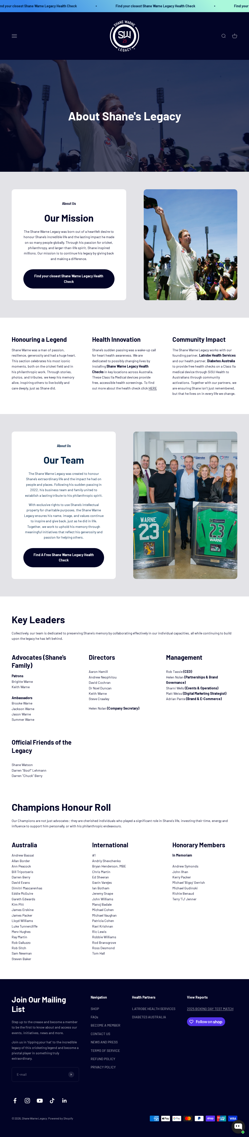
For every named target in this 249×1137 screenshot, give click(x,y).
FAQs (94, 1017)
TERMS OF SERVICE (105, 1050)
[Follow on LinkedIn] (64, 1100)
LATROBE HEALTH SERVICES (153, 1009)
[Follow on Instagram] (27, 1100)
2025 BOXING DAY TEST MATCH (210, 1009)
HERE (153, 388)
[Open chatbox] (238, 1127)
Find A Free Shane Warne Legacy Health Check (64, 557)
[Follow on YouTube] (39, 1100)
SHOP (95, 1009)
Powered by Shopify (60, 1118)
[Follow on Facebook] (15, 1100)
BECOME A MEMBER (105, 1025)
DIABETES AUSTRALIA (149, 1017)
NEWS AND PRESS (104, 1042)
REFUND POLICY (103, 1059)
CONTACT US (100, 1034)
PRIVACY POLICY (103, 1067)
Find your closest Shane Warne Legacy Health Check (134, 6)
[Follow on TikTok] (52, 1100)
